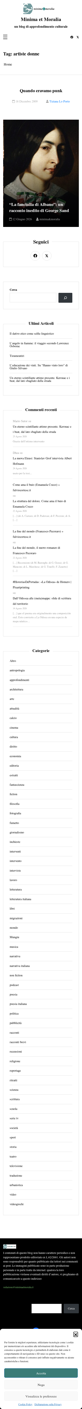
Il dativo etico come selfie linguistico (32, 333)
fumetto (14, 822)
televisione (16, 1165)
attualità (14, 708)
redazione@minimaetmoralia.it (18, 1287)
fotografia (15, 813)
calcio (13, 717)
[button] (76, 1334)
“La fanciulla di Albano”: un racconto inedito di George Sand (38, 207)
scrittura (15, 1099)
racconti (14, 1032)
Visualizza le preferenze (41, 1396)
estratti (14, 775)
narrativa (15, 956)
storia (13, 1146)
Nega (41, 1385)
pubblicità (15, 1022)
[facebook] (71, 37)
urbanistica (16, 1185)
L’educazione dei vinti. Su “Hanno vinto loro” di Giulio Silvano (39, 367)
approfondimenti (19, 679)
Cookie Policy (25, 1404)
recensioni (16, 1051)
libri (12, 908)
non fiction (16, 975)
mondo (14, 927)
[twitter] (78, 37)
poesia (13, 994)
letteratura (16, 889)
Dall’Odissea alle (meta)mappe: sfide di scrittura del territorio (42, 601)
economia (15, 756)
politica (14, 1013)
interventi (15, 851)
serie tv (14, 1118)
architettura (16, 689)
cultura (14, 737)
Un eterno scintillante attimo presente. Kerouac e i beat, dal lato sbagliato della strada (40, 379)
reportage (15, 1070)
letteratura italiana (20, 899)
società (14, 1127)
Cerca (13, 289)
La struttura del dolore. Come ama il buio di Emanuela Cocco (39, 503)
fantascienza (17, 784)
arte (12, 698)
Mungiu (14, 937)
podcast (14, 984)
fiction (13, 794)
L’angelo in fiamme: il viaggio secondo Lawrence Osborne (39, 345)
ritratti (13, 1080)
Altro (13, 660)
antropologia (17, 670)
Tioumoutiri (17, 355)
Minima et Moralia (41, 19)
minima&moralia (49, 219)
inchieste (15, 841)
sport (13, 1137)
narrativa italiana (20, 965)
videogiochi (17, 1204)
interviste (15, 870)
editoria (14, 765)
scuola (13, 1108)
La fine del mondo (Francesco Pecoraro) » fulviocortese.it (38, 534)
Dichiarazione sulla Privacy (48, 1404)
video (13, 1194)
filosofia (14, 803)
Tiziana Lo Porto (59, 101)
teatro (13, 1156)
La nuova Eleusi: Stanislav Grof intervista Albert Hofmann (42, 461)
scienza (14, 1089)
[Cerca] (65, 298)
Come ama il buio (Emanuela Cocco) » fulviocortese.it (36, 487)
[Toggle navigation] (5, 37)
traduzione (16, 1175)
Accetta (41, 1373)
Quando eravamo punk (41, 91)
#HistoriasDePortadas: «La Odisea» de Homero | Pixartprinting (42, 584)
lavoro (13, 880)
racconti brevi (18, 1042)
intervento (15, 860)
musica (14, 946)
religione (15, 1061)
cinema (14, 727)
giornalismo (17, 832)
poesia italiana (18, 1003)
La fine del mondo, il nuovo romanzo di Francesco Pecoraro (36, 550)
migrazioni (16, 918)
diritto (13, 746)
